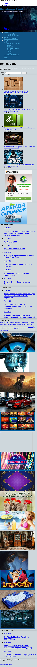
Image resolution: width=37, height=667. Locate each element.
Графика (10, 51)
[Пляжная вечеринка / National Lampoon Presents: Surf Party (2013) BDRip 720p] (17, 530)
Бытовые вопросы (11, 55)
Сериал (32, 322)
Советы (2, 324)
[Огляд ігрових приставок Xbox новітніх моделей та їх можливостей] (13, 126)
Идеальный (17, 322)
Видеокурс (11, 322)
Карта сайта (11, 34)
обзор (31, 326)
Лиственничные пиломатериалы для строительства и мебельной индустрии (16, 92)
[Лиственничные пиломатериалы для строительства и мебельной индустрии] (13, 89)
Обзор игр (8, 37)
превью (16, 328)
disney (1, 322)
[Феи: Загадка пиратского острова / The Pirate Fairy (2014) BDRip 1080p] (17, 351)
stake (5, 322)
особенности (4, 328)
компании (24, 327)
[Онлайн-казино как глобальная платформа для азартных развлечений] (13, 145)
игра (6, 327)
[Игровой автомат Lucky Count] (17, 589)
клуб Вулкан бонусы (16, 327)
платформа (11, 328)
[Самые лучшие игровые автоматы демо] (17, 431)
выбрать (2, 327)
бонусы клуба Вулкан (22, 324)
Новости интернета (13, 43)
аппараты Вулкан (9, 324)
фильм (6, 330)
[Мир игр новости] (12, 25)
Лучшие (23, 322)
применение (23, 328)
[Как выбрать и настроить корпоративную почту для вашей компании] (13, 108)
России (28, 322)
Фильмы (10, 47)
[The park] (17, 629)
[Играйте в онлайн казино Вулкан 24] (17, 470)
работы (28, 328)
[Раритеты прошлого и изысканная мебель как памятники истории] (17, 549)
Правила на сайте (13, 35)
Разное (7, 42)
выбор (31, 324)
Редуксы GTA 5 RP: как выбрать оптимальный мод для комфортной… (19, 165)
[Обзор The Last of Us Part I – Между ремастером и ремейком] (17, 391)
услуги (2, 330)
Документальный (13, 48)
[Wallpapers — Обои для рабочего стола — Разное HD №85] (16, 450)
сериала (33, 328)
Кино (6, 40)
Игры (9, 45)
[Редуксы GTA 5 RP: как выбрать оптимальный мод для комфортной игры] (13, 163)
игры (9, 327)
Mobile (9, 50)
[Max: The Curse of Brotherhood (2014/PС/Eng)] (14, 569)
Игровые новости (11, 39)
